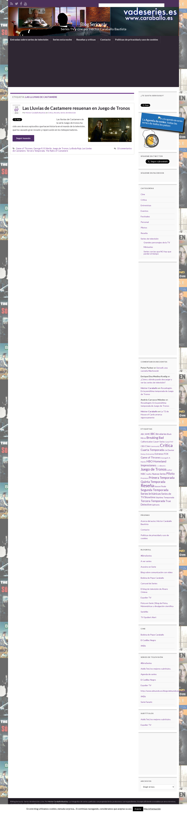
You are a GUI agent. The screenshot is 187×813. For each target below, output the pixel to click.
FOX (166, 453)
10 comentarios (124, 148)
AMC (147, 434)
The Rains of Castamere (57, 151)
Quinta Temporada (153, 481)
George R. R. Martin (42, 148)
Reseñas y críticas (86, 39)
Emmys (143, 454)
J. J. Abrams (161, 466)
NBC (143, 473)
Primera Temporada (161, 477)
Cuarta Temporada (152, 449)
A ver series (146, 561)
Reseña (57, 113)
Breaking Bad (155, 437)
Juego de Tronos (61, 148)
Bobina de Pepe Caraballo (152, 578)
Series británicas (151, 493)
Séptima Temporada (165, 497)
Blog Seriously (93, 24)
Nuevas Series (159, 473)
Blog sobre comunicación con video (157, 572)
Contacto (105, 39)
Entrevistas (146, 205)
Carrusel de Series (149, 583)
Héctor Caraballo (149, 388)
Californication (147, 442)
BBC (153, 433)
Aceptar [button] (138, 809)
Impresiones (148, 465)
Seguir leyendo (23, 138)
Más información (152, 808)
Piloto (170, 473)
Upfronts (156, 505)
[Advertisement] (93, 65)
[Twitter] (16, 3)
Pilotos (144, 227)
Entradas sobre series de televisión (29, 39)
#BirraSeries (146, 555)
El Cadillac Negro (148, 640)
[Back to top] (180, 806)
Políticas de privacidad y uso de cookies (136, 39)
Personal (145, 222)
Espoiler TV (146, 597)
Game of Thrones (24, 148)
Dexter (171, 450)
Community (155, 446)
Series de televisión (68, 113)
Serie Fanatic (146, 702)
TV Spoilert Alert (148, 617)
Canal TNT (169, 442)
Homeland (159, 461)
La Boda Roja (75, 148)
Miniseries (148, 247)
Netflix (148, 474)
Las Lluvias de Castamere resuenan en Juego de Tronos (76, 108)
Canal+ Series (159, 442)
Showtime (149, 497)
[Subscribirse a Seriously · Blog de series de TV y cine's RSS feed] (11, 3)
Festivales (145, 216)
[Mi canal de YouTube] (25, 3)
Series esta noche (62, 39)
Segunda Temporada (154, 490)
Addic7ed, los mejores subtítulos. (156, 668)
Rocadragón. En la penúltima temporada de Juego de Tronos (157, 391)
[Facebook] (21, 3)
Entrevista (150, 454)
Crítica (50, 113)
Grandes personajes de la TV (157, 242)
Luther (169, 470)
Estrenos (159, 453)
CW (165, 450)
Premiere (144, 478)
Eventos (144, 211)
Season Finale (160, 486)
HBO (149, 461)
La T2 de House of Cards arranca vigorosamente (155, 414)
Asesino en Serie (148, 567)
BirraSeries (161, 434)
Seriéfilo (144, 611)
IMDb (143, 646)
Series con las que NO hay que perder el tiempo (157, 252)
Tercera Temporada (35, 151)
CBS (143, 446)
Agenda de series (149, 674)
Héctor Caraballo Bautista (35, 113)
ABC (143, 434)
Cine (143, 194)
